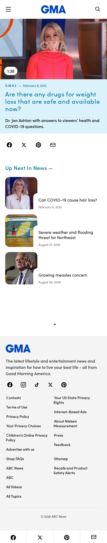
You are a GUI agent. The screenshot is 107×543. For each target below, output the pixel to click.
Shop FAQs (15, 458)
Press (58, 435)
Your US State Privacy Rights (72, 400)
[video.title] (53, 49)
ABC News (14, 468)
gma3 (11, 85)
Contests (13, 397)
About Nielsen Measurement (65, 423)
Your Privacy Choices (23, 425)
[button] (8, 9)
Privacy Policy (17, 416)
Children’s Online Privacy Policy (27, 437)
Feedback (62, 444)
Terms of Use (16, 407)
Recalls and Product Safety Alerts (71, 470)
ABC (10, 477)
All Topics (13, 496)
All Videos (14, 486)
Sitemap (61, 458)
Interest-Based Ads (70, 411)
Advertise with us (20, 449)
